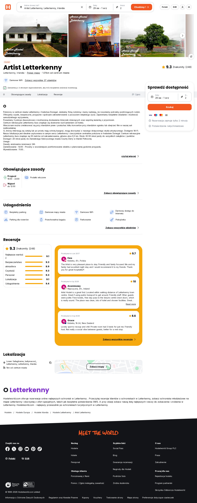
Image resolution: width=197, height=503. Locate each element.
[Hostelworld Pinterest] (33, 449)
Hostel (7, 62)
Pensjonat (75, 462)
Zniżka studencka (121, 483)
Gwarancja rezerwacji (122, 462)
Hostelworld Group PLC (165, 448)
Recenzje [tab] (58, 94)
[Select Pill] (182, 7)
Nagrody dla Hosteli (122, 469)
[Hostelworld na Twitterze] (14, 449)
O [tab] (4, 94)
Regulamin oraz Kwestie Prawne (63, 497)
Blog (115, 455)
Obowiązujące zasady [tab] (21, 94)
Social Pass (118, 448)
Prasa (157, 455)
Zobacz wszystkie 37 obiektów (40, 80)
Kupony (85, 497)
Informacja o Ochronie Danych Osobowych (24, 497)
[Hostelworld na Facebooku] (7, 449)
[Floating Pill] (182, 35)
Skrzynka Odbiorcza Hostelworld (170, 490)
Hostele (74, 448)
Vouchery (97, 497)
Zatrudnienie (160, 462)
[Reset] (82, 7)
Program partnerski (163, 483)
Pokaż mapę (33, 72)
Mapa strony (133, 497)
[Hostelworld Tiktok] (40, 449)
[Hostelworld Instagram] (20, 449)
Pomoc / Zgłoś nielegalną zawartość (87, 483)
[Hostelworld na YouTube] (27, 449)
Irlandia (20, 72)
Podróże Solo (119, 476)
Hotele (74, 455)
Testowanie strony (114, 497)
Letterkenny (9, 72)
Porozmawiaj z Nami (80, 476)
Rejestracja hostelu (163, 476)
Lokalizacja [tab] (42, 94)
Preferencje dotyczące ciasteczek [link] (158, 497)
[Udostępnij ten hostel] (191, 56)
